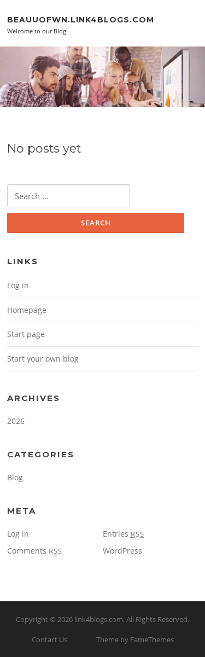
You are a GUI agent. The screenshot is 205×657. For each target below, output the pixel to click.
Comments (34, 550)
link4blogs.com (98, 619)
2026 (16, 421)
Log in (18, 285)
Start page (26, 334)
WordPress (122, 550)
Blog (15, 477)
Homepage (26, 310)
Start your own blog (43, 358)
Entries (123, 533)
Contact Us (49, 639)
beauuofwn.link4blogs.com (80, 19)
